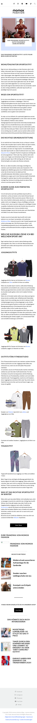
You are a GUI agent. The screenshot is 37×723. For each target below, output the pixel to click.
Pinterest (19, 698)
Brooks (28, 280)
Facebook (19, 691)
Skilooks (16, 517)
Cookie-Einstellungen (25, 719)
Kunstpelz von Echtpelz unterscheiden (22, 586)
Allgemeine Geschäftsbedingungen (15, 717)
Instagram (19, 695)
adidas (24, 412)
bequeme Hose (5, 153)
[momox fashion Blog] (18, 11)
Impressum (29, 717)
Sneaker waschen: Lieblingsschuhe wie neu (22, 574)
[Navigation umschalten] (2, 3)
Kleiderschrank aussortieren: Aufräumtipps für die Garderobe (24, 562)
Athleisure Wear (6, 221)
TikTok (19, 704)
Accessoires (4, 507)
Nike (10, 282)
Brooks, (28, 346)
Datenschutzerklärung (12, 719)
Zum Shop (18, 610)
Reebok (11, 412)
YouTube (19, 701)
